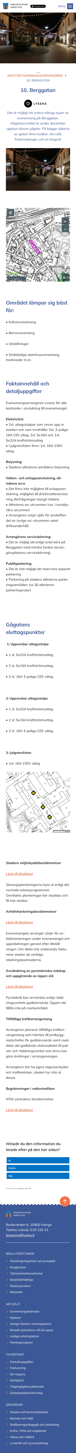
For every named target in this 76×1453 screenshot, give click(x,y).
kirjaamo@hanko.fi (20, 1235)
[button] (38, 1160)
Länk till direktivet (19, 922)
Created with (17, 1188)
